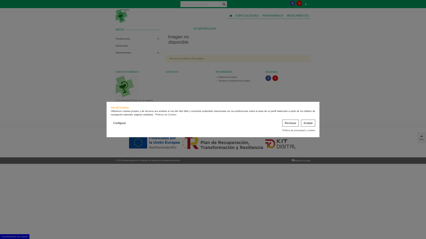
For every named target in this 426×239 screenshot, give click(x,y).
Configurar (119, 123)
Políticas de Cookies (165, 114)
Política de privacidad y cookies (298, 130)
